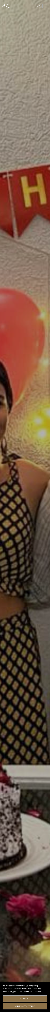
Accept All (25, 998)
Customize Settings (25, 1006)
